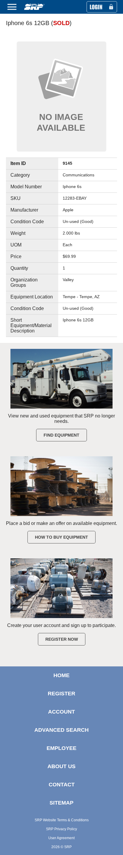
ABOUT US (61, 766)
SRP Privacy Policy (61, 829)
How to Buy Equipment (61, 537)
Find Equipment (61, 435)
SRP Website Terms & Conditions (62, 820)
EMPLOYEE (61, 748)
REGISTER (61, 694)
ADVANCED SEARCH (61, 730)
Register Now (61, 639)
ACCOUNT (61, 712)
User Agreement (61, 838)
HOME (61, 675)
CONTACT (62, 785)
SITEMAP (61, 803)
